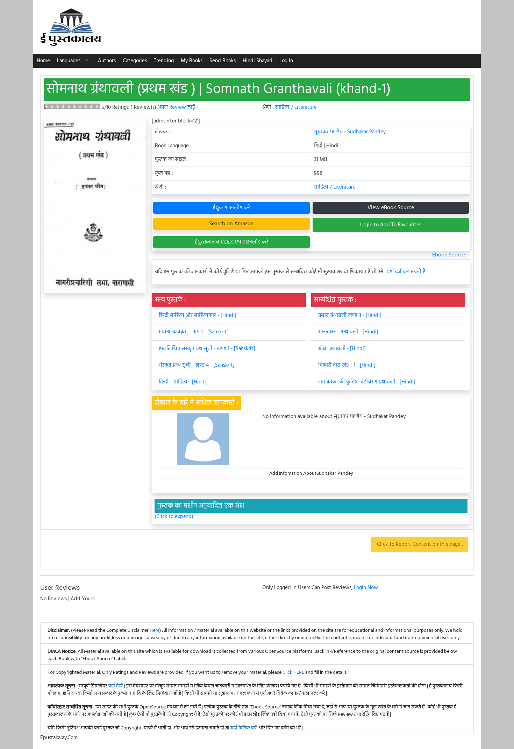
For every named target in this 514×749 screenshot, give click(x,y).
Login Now (366, 588)
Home (43, 61)
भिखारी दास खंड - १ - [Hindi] (347, 365)
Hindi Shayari (257, 61)
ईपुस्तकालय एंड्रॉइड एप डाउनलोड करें (231, 242)
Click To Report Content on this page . (420, 544)
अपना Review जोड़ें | (178, 107)
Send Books (222, 61)
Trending (164, 61)
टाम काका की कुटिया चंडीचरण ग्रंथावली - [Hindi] (366, 382)
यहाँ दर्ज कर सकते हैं (406, 272)
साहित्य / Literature (296, 107)
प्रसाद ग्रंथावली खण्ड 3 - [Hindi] (349, 315)
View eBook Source (390, 207)
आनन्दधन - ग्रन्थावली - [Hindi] (348, 332)
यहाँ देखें (116, 686)
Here (154, 631)
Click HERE (293, 673)
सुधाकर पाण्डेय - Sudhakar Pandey (350, 132)
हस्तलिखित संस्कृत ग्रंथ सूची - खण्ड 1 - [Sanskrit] (207, 349)
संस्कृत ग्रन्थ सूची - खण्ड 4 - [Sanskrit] (197, 365)
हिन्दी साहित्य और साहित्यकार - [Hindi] (197, 315)
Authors (107, 61)
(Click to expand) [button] (174, 517)
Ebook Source (448, 255)
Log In (286, 61)
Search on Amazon (231, 223)
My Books (191, 61)
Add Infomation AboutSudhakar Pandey (311, 473)
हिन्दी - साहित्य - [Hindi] (183, 382)
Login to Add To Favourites (390, 225)
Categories (135, 61)
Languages (68, 61)
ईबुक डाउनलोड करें (231, 207)
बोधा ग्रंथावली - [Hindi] (342, 349)
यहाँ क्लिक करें (243, 728)
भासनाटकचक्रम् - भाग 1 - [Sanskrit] (194, 332)
